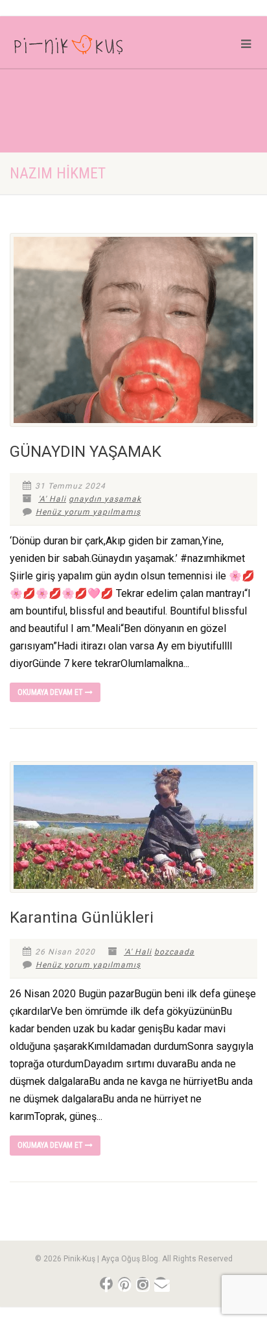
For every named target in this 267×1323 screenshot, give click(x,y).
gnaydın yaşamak (105, 499)
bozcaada (174, 951)
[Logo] (89, 47)
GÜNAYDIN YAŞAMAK (85, 452)
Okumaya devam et (51, 692)
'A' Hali (52, 499)
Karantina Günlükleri (82, 917)
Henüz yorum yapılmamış (88, 511)
